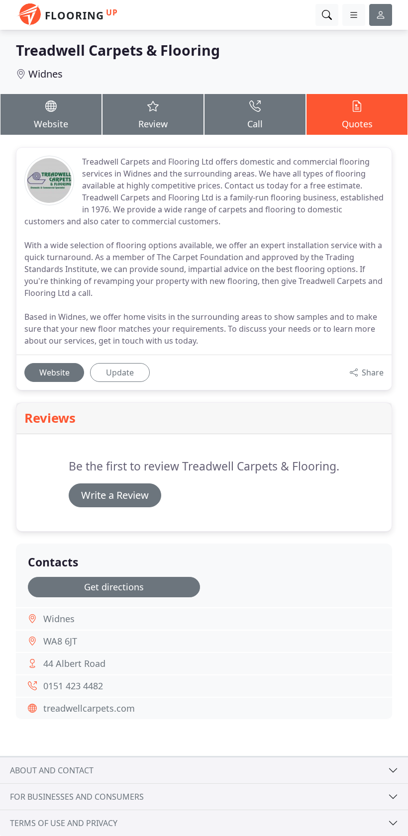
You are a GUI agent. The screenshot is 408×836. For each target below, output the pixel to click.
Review (153, 124)
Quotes (357, 124)
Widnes (45, 74)
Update (120, 372)
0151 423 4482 (73, 686)
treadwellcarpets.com (89, 708)
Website (51, 124)
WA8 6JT (60, 641)
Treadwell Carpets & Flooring (118, 50)
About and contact (52, 770)
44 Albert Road (74, 663)
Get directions (114, 587)
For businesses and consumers (77, 796)
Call (255, 124)
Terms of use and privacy (63, 823)
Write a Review (115, 495)
